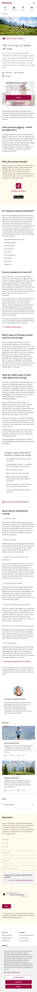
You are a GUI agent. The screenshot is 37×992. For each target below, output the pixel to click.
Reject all (18, 982)
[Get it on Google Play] (18, 197)
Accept (18, 986)
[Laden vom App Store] (18, 191)
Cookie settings (18, 977)
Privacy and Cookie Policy (13, 972)
